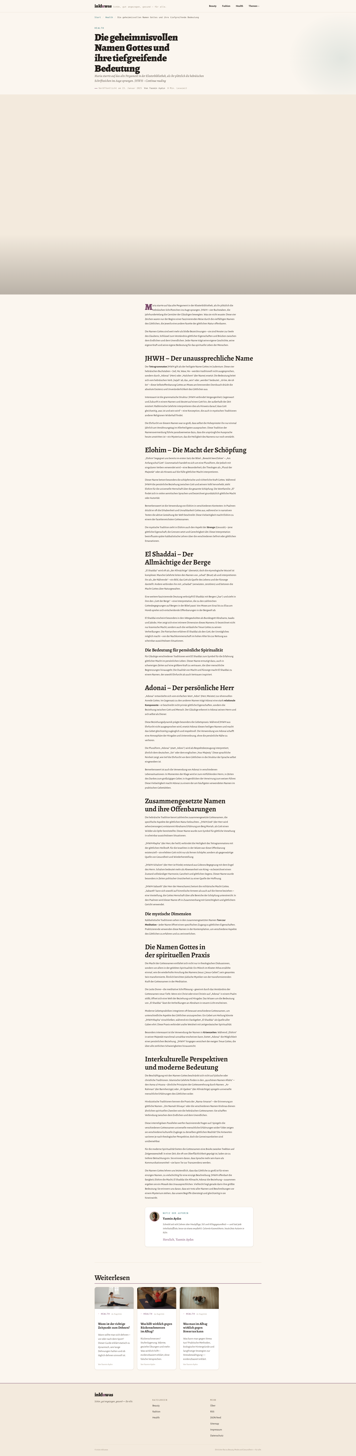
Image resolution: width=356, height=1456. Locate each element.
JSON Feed (215, 1417)
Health (239, 6)
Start (98, 17)
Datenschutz (216, 1435)
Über (212, 1405)
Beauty (213, 6)
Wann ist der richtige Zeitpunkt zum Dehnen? (114, 1326)
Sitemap (214, 1423)
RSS (212, 1411)
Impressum (216, 1429)
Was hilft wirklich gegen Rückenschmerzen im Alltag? (156, 1327)
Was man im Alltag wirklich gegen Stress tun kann (195, 1327)
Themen (253, 6)
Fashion (226, 6)
